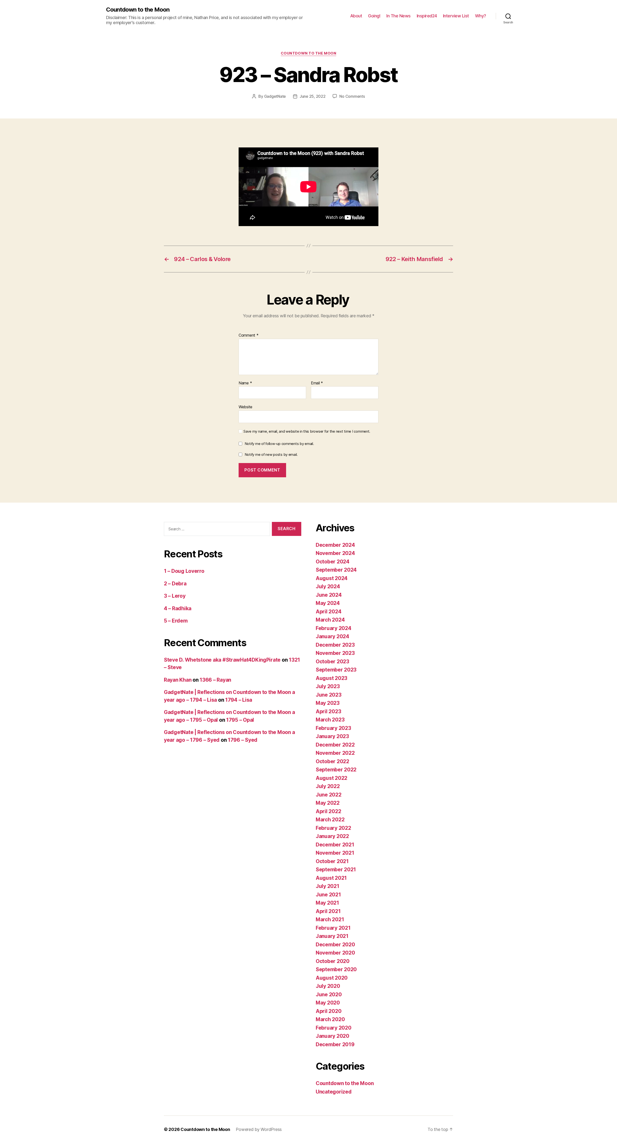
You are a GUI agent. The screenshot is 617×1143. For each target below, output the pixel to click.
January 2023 (332, 736)
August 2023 (331, 678)
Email (317, 383)
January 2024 (332, 636)
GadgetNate (275, 96)
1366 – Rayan (215, 680)
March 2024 (330, 620)
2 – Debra (175, 584)
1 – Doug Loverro (184, 571)
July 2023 (328, 686)
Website (245, 406)
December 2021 (335, 845)
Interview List (456, 15)
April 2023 (328, 711)
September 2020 (336, 969)
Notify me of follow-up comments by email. (279, 443)
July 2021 (327, 886)
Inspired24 (427, 15)
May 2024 (328, 603)
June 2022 (329, 795)
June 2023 (329, 695)
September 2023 (336, 670)
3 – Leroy (175, 596)
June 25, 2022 (313, 96)
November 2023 (335, 653)
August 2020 (332, 978)
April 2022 (328, 811)
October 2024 (332, 562)
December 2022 (335, 745)
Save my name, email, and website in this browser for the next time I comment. (306, 431)
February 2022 (333, 828)
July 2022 (328, 786)
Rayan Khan (177, 680)
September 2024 (336, 570)
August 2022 (331, 778)
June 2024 (329, 595)
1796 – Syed (242, 740)
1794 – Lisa (238, 700)
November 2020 (335, 953)
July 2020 (328, 986)
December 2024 (335, 545)
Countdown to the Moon (137, 10)
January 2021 (332, 936)
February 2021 (333, 928)
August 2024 (332, 578)
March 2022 (330, 820)
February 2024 (333, 628)
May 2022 (328, 803)
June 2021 (328, 895)
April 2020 (328, 1011)
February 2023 (333, 728)
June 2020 (329, 994)
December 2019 (335, 1044)
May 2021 (327, 903)
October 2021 (332, 861)
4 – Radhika (177, 608)
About (356, 15)
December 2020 (335, 945)
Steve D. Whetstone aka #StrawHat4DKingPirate (222, 660)
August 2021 (331, 878)
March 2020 (330, 1019)
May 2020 (328, 1003)
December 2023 (335, 645)
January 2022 (332, 836)
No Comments (352, 96)
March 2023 (330, 720)
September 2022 (336, 770)
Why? (480, 15)
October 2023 (332, 661)
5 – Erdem (176, 621)
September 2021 (336, 869)
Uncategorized (334, 1092)
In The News (398, 15)
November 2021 (335, 853)
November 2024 (335, 553)
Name (245, 383)
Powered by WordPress (259, 1129)
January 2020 (332, 1036)
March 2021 (330, 919)
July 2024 (328, 586)
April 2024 (328, 612)
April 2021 (328, 911)
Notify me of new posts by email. (271, 454)
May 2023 (328, 703)
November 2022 (335, 753)
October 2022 (332, 761)
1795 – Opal (240, 720)
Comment (249, 335)
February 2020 (333, 1028)
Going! (374, 15)
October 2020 (332, 961)
